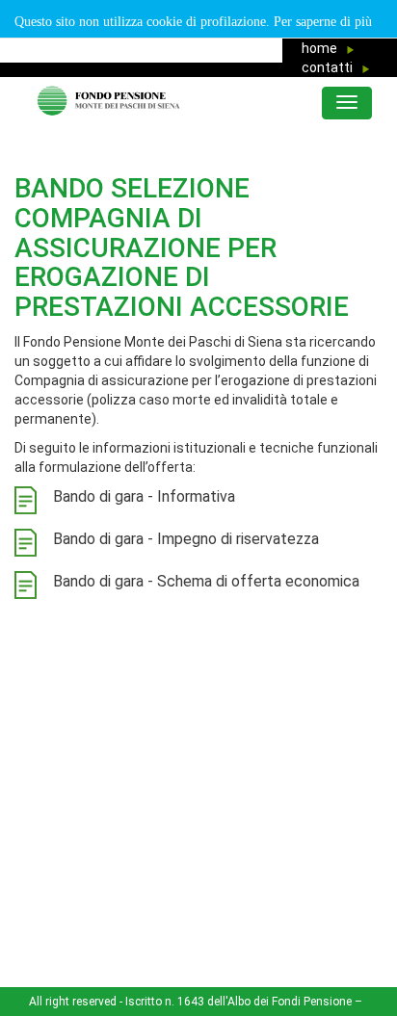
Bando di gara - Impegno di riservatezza (186, 539)
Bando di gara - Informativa (144, 496)
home (324, 48)
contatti (331, 67)
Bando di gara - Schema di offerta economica (206, 581)
